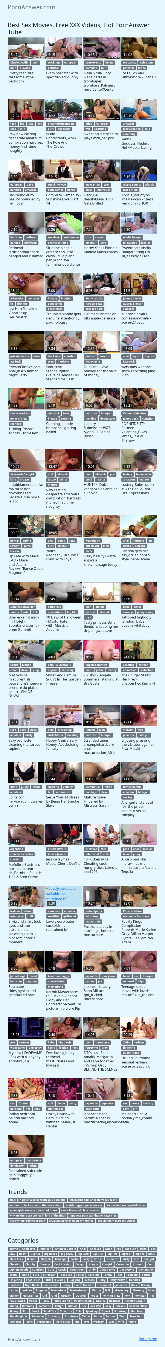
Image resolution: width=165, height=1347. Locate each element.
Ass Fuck (130, 1249)
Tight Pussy (62, 1322)
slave (104, 792)
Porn (127, 1295)
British (98, 1259)
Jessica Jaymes (57, 854)
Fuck (48, 1280)
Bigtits (139, 1254)
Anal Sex (95, 1249)
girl (135, 1109)
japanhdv (92, 976)
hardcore (16, 237)
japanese (129, 735)
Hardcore (15, 1285)
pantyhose (108, 976)
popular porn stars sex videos (116, 1221)
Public (33, 1301)
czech (89, 479)
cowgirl (104, 356)
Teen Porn (136, 1316)
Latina (13, 1290)
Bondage (60, 1259)
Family (108, 1275)
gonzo (127, 546)
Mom (151, 1290)
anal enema (71, 237)
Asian (108, 1249)
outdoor (91, 612)
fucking (24, 1103)
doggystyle (55, 303)
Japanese (121, 1285)
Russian (72, 1306)
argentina (16, 849)
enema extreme (58, 243)
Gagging (75, 1280)
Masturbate (58, 1290)
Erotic (25, 1275)
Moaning (138, 1290)
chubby (68, 787)
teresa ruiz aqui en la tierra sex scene (93, 1200)
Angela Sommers (96, 665)
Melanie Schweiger (22, 607)
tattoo (52, 479)
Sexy (108, 1306)
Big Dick (98, 1254)
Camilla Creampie (59, 665)
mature (52, 485)
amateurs (129, 479)
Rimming (28, 1306)
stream (14, 546)
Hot (76, 1285)
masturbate (55, 612)
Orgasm (66, 1295)
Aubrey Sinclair (133, 303)
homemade (143, 474)
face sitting (130, 190)
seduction (147, 670)
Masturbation (78, 1290)
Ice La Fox (129, 62)
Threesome (44, 1322)
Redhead (115, 1301)
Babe (143, 1249)
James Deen (130, 418)
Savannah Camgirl (22, 474)
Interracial (104, 1285)
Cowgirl (107, 1264)
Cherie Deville (19, 62)
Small (35, 1311)
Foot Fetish (33, 1280)
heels (51, 1047)
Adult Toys (28, 1249)
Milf (107, 1290)
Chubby (30, 1264)
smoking (53, 787)
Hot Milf (88, 1285)
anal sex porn (94, 309)
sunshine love (57, 184)
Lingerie (41, 1290)
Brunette (112, 1259)
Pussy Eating (61, 1301)
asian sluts (92, 1109)
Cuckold (138, 1264)
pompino (91, 68)
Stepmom (37, 1316)
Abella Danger (132, 237)
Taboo (86, 1316)
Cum (150, 1264)
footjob (63, 1047)
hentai (71, 190)
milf (13, 68)
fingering (129, 1047)
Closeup (45, 1264)
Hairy (102, 1280)
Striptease (71, 1316)
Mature (96, 1290)
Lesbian (27, 1290)
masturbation (132, 129)
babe (30, 184)
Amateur (45, 1249)
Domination (146, 1269)
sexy (72, 541)
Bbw (12, 1254)
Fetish (146, 1275)
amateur (128, 124)
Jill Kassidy (130, 243)
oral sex (144, 479)
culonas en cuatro (21, 854)
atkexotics (16, 298)
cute (26, 612)
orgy (105, 1047)
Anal (83, 1249)
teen (35, 62)
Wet (111, 1322)
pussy (61, 541)
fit (11, 303)
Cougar (80, 1264)
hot (39, 124)
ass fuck (15, 361)
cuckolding (65, 730)
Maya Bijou (93, 184)
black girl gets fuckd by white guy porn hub (37, 1200)
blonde (52, 298)
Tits (77, 1322)
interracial (103, 190)
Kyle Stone (146, 62)
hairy (89, 551)
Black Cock (16, 1259)
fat (50, 792)
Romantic (44, 1306)
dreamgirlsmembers (61, 124)
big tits (149, 356)
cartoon (143, 665)
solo (147, 129)
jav (100, 981)
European (49, 1275)
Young (132, 1322)
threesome (102, 1042)
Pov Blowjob (17, 1301)
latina (142, 68)
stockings (54, 62)
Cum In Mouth (18, 1269)
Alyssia (149, 184)
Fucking (60, 1280)
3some (13, 1249)
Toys (86, 1322)
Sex (84, 1306)
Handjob (134, 1280)
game (27, 546)
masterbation (56, 981)
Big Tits (112, 1254)
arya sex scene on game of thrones (71, 1221)
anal (126, 356)
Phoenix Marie (132, 911)
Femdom (132, 1275)
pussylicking (145, 612)
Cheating (15, 1264)
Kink (134, 1285)
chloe (13, 670)
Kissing (146, 1285)
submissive (63, 792)
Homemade (50, 1285)
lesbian (146, 243)
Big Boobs (50, 1254)
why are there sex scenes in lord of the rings (37, 1215)
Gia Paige (54, 356)
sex (136, 976)
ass (150, 541)
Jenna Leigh (18, 976)
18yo (141, 981)
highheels (64, 1042)
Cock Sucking (62, 1264)
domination (93, 787)
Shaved (120, 1306)
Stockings (54, 1316)
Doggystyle (126, 1269)
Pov (152, 1295)
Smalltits (66, 1311)
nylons (90, 981)
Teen (122, 1316)
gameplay (35, 1047)
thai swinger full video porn (27, 1221)
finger (61, 1103)
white (63, 479)
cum (88, 237)
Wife (121, 1322)
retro (36, 356)
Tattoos (110, 1316)
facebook (129, 361)
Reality (100, 1301)
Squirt (106, 1311)
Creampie (122, 1264)
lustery (127, 474)
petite (100, 670)
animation (129, 670)
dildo (89, 124)
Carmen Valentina (134, 413)
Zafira (126, 1042)
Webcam (98, 1322)
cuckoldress (55, 735)
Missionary (121, 1290)
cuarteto (15, 859)
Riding (13, 1306)
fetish (108, 787)
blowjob (25, 68)
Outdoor (81, 1295)
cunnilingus (55, 1109)
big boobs (64, 129)
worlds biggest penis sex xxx (84, 1205)
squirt (137, 356)
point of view (18, 418)
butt (50, 129)
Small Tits (49, 1311)
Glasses (90, 1280)
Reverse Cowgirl (135, 1301)
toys (103, 243)
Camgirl (149, 1259)
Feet (119, 1275)
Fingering (15, 1280)
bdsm (33, 1165)
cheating (128, 665)
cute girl (144, 735)
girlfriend (30, 243)
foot (75, 1047)
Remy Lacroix (94, 298)
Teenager (15, 1322)
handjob (15, 190)
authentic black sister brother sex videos (35, 1205)
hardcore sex (94, 303)
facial (33, 976)
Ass (118, 1249)
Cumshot (38, 1269)
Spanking (92, 1311)
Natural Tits (30, 1295)
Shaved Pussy (138, 1306)
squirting (100, 129)
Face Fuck (66, 1275)
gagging (31, 981)
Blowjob (45, 1259)
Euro (36, 1275)
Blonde (31, 1259)
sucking (66, 418)
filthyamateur (132, 787)
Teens (29, 1322)
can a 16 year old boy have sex (80, 1210)
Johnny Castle (132, 298)
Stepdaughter (18, 1316)
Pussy (45, 1301)
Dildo (92, 1269)
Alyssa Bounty (132, 184)
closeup (128, 612)
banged (15, 243)
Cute (51, 1269)
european (70, 62)
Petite (94, 1295)
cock (13, 129)
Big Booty (67, 1254)
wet (88, 129)
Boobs (74, 1259)
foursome (92, 1047)
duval (25, 670)
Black (151, 1254)
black (89, 190)
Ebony (13, 1275)
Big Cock (83, 1254)
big (22, 124)
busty (29, 735)
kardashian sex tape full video (126, 1205)
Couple (93, 1264)
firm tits (22, 303)
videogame (17, 1047)
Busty (126, 1259)
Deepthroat (77, 1269)
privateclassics (19, 356)
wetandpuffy (94, 911)
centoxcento (93, 62)
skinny (14, 612)
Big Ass (35, 1254)
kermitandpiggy (58, 976)
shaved (99, 237)
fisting (109, 62)
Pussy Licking (83, 1301)
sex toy (127, 797)
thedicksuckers (20, 413)
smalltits (53, 916)
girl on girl (92, 546)
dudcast (91, 356)
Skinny (13, 1311)
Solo (78, 1311)
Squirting (120, 1311)
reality (101, 479)
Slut (25, 1311)
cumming (129, 134)
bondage (91, 792)
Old (44, 1295)
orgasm (25, 479)
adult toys (54, 607)
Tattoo (98, 1316)
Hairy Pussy (117, 1280)
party (72, 1103)
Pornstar (139, 1295)
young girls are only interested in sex (33, 1210)
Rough (59, 1306)
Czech (62, 1269)
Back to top (148, 1338)
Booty (86, 1259)
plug (36, 670)
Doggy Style (107, 1269)
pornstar (53, 68)
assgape (140, 546)
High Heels (32, 1285)
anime (27, 541)
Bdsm (22, 1254)
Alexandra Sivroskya (136, 916)
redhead (31, 237)
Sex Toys (95, 1306)
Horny (66, 1285)
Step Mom (137, 1311)
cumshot (128, 309)
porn (126, 849)
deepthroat (55, 309)
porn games (55, 190)
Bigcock (126, 1254)
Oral (54, 1295)
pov (112, 474)
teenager (33, 298)
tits (31, 124)
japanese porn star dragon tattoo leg (93, 1215)
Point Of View (111, 1295)
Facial (80, 1275)
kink (13, 479)
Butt (136, 1259)
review (14, 551)
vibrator (128, 730)
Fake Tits (93, 1275)
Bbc (153, 1249)
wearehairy (93, 541)
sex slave (54, 237)
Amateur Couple (65, 1249)
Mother (14, 1295)
